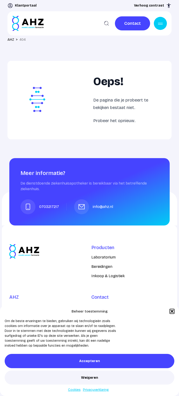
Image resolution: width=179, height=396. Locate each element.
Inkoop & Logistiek (108, 276)
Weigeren (89, 377)
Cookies (74, 390)
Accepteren (89, 361)
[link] (132, 23)
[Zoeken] (106, 23)
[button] (172, 311)
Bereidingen (101, 266)
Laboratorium (103, 257)
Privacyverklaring (96, 390)
